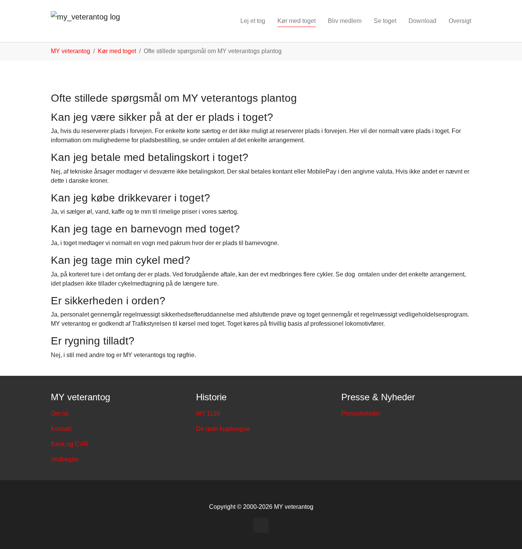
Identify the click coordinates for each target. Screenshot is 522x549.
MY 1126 (208, 413)
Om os (59, 413)
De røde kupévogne (223, 429)
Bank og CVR (69, 444)
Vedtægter (65, 459)
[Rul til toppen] (505, 532)
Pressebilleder (361, 413)
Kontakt (61, 429)
